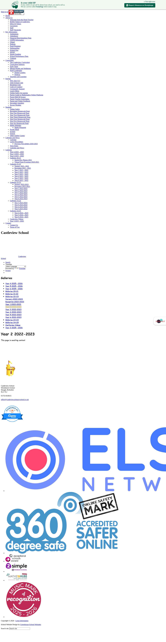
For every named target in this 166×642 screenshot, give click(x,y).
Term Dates (14, 146)
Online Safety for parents (19, 93)
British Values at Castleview (20, 22)
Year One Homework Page (19, 113)
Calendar (13, 140)
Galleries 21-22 (15, 164)
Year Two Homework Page (19, 115)
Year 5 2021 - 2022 (21, 178)
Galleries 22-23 (15, 182)
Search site (5, 628)
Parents (8, 79)
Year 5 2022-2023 (20, 197)
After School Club (16, 83)
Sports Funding (15, 54)
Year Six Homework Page (19, 123)
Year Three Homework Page (20, 117)
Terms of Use (15, 227)
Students (8, 107)
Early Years (14, 66)
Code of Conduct (16, 87)
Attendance (14, 36)
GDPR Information (17, 40)
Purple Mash (14, 130)
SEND (12, 52)
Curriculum (9, 60)
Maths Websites (15, 125)
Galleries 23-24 (15, 201)
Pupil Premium (15, 46)
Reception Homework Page (20, 111)
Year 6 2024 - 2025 (21, 217)
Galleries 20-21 (15, 158)
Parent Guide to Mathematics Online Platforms (26, 95)
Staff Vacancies (15, 30)
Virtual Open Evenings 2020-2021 (26, 162)
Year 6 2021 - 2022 (21, 180)
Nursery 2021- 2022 (21, 166)
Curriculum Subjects (17, 64)
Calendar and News (12, 138)
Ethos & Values (15, 24)
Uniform (13, 58)
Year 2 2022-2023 (20, 191)
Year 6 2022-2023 (20, 199)
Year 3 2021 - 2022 (21, 174)
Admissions (14, 34)
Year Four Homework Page (20, 119)
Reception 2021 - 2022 (22, 168)
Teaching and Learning (18, 77)
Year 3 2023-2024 (20, 203)
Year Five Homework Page (19, 121)
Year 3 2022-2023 (20, 193)
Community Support (17, 89)
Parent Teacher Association (19, 99)
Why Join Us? (15, 81)
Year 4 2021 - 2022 (21, 176)
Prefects (17, 75)
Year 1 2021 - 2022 (21, 170)
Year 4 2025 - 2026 (17, 152)
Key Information (11, 32)
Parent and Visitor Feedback (20, 101)
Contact (8, 223)
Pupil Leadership (16, 71)
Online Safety (15, 109)
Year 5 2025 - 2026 (17, 154)
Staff (11, 28)
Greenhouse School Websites (30, 625)
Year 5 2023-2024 (20, 209)
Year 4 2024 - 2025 (21, 213)
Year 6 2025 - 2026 (17, 156)
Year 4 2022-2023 (20, 195)
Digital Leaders (19, 73)
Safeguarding (14, 48)
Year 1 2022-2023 (20, 188)
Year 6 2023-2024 (20, 205)
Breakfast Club (15, 85)
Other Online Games (17, 136)
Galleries (8, 150)
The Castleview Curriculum (20, 62)
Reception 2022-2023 (22, 186)
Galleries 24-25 (15, 211)
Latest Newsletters (16, 142)
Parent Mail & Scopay (18, 97)
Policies (12, 44)
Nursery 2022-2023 (21, 184)
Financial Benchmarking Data (20, 38)
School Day (14, 50)
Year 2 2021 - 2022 (21, 172)
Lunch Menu (14, 91)
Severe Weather (15, 105)
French (12, 134)
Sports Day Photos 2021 (23, 160)
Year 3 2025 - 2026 (17, 221)
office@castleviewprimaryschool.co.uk (15, 400)
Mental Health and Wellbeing (20, 68)
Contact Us (14, 225)
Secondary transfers (17, 103)
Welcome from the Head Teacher (21, 20)
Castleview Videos (16, 219)
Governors (14, 26)
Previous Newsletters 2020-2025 (26, 144)
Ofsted (12, 42)
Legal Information (21, 621)
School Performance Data (19, 56)
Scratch (12, 132)
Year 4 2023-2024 (20, 207)
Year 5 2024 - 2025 (21, 215)
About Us (8, 18)
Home (7, 16)
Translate (22, 268)
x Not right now (149, 1)
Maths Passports (20, 127)
